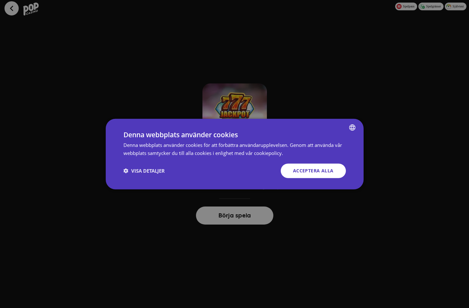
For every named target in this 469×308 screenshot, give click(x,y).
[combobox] (352, 127)
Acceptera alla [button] (313, 171)
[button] (144, 170)
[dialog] (235, 154)
